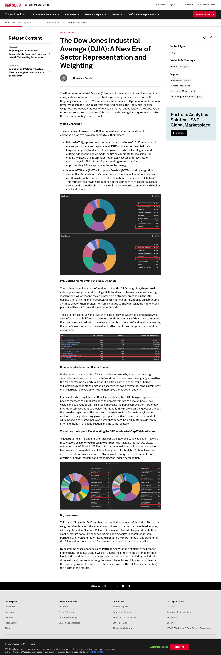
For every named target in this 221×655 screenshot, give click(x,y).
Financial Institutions (181, 80)
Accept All (179, 647)
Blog (173, 52)
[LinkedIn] (129, 586)
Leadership (172, 617)
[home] (6, 22)
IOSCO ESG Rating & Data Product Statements (189, 628)
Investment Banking (180, 85)
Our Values (10, 606)
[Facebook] (111, 586)
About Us (9, 628)
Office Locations (121, 623)
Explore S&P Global (39, 4)
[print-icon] (204, 37)
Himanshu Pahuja (82, 78)
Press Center (11, 623)
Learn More (178, 132)
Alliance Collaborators (123, 628)
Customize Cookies (159, 647)
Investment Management (183, 91)
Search (161, 4)
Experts (170, 623)
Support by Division (122, 612)
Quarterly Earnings (68, 617)
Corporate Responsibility (179, 612)
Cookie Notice (96, 651)
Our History (10, 612)
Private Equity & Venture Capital (186, 96)
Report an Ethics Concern (125, 617)
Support (189, 4)
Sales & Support (120, 606)
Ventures (9, 617)
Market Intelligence (21, 22)
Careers (171, 606)
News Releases (66, 612)
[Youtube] (123, 586)
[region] (110, 647)
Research (51, 22)
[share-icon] (210, 37)
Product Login (208, 4)
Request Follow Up (204, 14)
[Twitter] (105, 586)
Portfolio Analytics (180, 66)
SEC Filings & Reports (69, 623)
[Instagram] (117, 586)
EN (175, 4)
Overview (63, 606)
